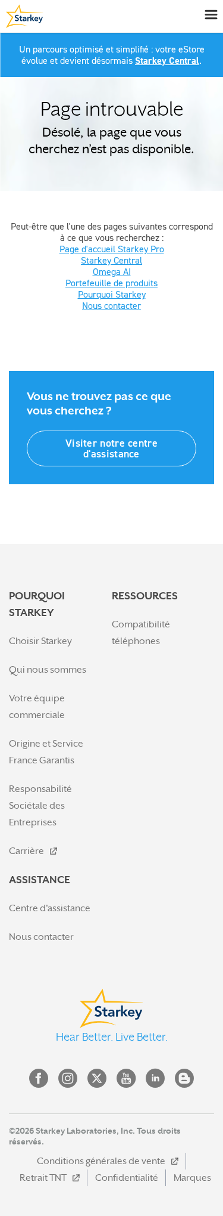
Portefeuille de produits (111, 283)
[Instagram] (67, 1078)
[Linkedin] (155, 1078)
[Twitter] (96, 1078)
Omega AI (112, 271)
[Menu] (211, 14)
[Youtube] (126, 1078)
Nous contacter (111, 305)
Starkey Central (167, 60)
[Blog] (184, 1078)
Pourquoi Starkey (112, 294)
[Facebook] (38, 1078)
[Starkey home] (22, 16)
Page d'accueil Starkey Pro (111, 249)
